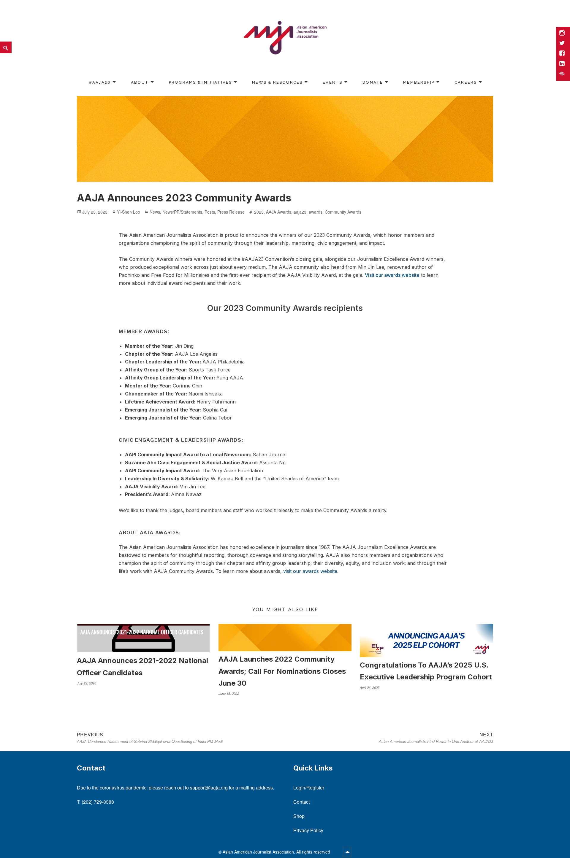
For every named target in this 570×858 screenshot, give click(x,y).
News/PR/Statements (182, 212)
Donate (372, 82)
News (155, 212)
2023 (259, 212)
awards (315, 212)
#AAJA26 (100, 82)
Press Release (231, 212)
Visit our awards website (392, 275)
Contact (301, 801)
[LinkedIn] (563, 64)
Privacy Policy (308, 830)
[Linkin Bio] (563, 74)
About (140, 82)
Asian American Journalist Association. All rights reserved (277, 852)
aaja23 (300, 212)
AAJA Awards (278, 212)
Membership (418, 82)
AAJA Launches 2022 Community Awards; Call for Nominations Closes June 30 (282, 671)
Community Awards (343, 212)
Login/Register (308, 787)
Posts (210, 212)
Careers (466, 82)
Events (332, 82)
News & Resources (277, 82)
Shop (299, 816)
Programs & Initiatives (200, 82)
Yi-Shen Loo (128, 212)
